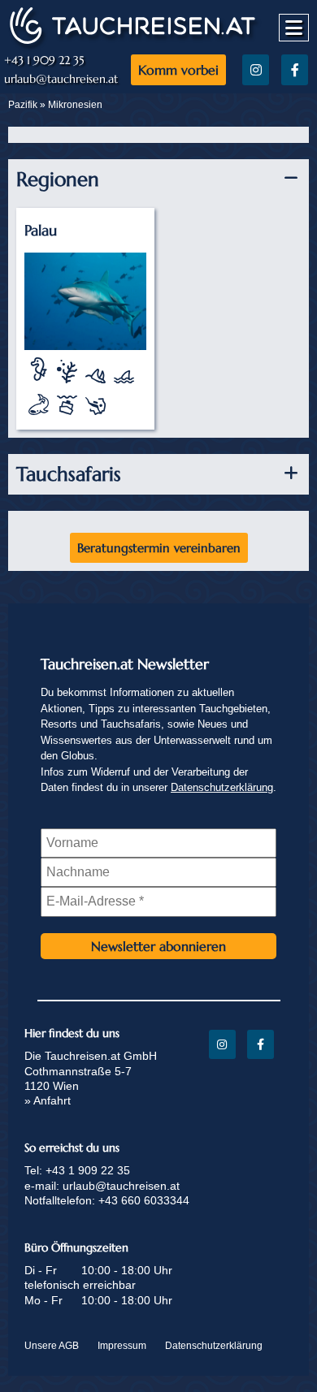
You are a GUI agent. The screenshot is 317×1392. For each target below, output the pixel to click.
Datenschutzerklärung (222, 787)
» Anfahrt (47, 1100)
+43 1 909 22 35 (44, 60)
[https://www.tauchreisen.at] (132, 42)
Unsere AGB (51, 1345)
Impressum (122, 1345)
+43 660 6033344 (143, 1200)
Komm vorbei (178, 70)
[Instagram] (255, 69)
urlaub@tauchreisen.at (61, 79)
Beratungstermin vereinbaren (159, 548)
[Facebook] (294, 69)
